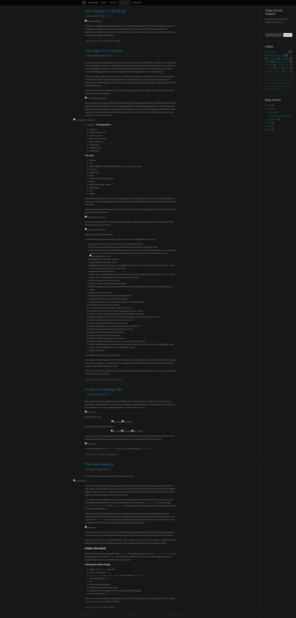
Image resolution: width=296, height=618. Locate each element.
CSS (266, 71)
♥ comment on (103, 41)
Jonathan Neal (140, 575)
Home (131, 614)
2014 (269, 105)
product (269, 86)
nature (279, 80)
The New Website (99, 464)
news (278, 68)
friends (268, 64)
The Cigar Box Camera (104, 50)
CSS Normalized (96, 575)
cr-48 (267, 61)
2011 (269, 126)
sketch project (282, 61)
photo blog (111, 448)
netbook (268, 68)
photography (274, 55)
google (284, 58)
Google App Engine (163, 553)
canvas (286, 74)
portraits (270, 52)
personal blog (117, 505)
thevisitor (270, 89)
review (276, 86)
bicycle (277, 74)
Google (124, 553)
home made (283, 65)
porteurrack (281, 83)
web (287, 68)
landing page (150, 502)
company (100, 519)
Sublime (103, 569)
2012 (269, 122)
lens (273, 80)
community (269, 77)
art (291, 55)
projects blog (101, 505)
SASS (108, 572)
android (267, 74)
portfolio (289, 83)
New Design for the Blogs (105, 11)
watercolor (278, 89)
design (272, 58)
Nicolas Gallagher (113, 575)
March (272, 112)
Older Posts (175, 614)
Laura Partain (109, 593)
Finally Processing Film (103, 389)
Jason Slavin (147, 448)
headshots (276, 71)
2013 (269, 109)
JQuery (110, 578)
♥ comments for (104, 379)
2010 (269, 129)
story (287, 71)
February (273, 119)
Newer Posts (86, 614)
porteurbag (270, 83)
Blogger (112, 556)
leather (267, 80)
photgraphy (288, 80)
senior (283, 86)
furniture (280, 77)
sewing (289, 86)
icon (288, 77)
